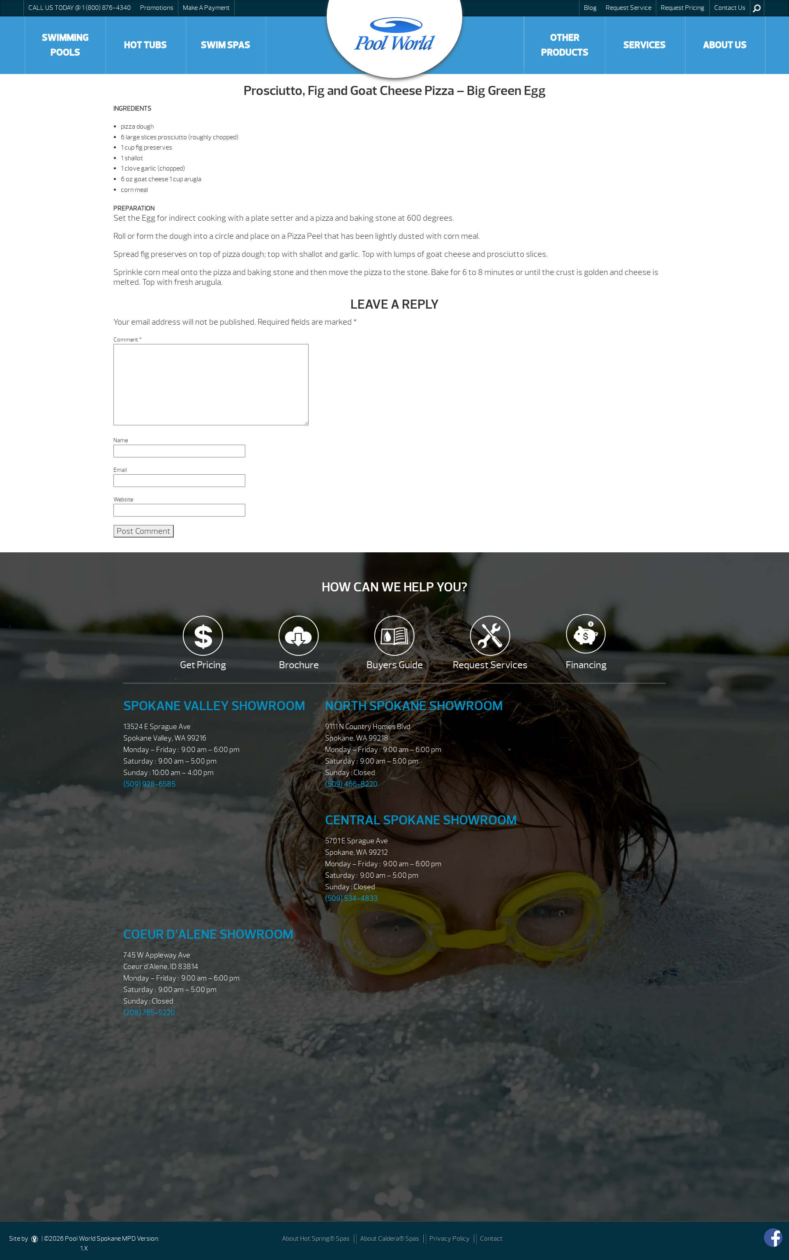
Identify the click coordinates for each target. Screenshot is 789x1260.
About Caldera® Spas (389, 1239)
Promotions (156, 8)
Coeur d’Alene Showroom (208, 934)
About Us (725, 45)
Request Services (490, 665)
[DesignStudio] (35, 1239)
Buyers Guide (395, 665)
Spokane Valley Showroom (214, 705)
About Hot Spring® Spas (316, 1239)
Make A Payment (206, 8)
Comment (127, 339)
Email (120, 469)
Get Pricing (203, 665)
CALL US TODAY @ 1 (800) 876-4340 (79, 8)
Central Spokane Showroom (421, 820)
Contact (491, 1239)
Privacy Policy (449, 1239)
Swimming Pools (65, 45)
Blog (590, 8)
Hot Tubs (145, 45)
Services (644, 45)
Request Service (628, 8)
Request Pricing (682, 8)
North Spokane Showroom (414, 705)
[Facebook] (773, 1237)
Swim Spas (225, 45)
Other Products (564, 45)
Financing (586, 665)
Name (120, 440)
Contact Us (729, 8)
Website (123, 499)
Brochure (299, 665)
